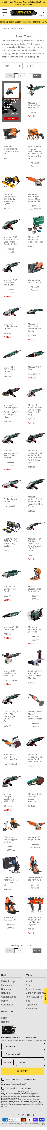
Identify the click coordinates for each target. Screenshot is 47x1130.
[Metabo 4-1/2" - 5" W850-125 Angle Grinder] (11, 267)
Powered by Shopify (37, 1124)
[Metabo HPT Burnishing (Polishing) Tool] (35, 224)
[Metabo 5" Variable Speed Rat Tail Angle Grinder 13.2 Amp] (35, 392)
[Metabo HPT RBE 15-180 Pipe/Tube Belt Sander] (35, 311)
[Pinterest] (23, 1115)
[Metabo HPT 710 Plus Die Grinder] (11, 354)
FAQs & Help (8, 981)
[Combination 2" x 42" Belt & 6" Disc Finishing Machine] (35, 658)
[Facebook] (13, 1115)
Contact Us (7, 1004)
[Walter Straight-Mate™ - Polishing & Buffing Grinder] (35, 699)
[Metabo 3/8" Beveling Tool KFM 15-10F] (11, 658)
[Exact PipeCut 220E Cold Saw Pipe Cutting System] (11, 526)
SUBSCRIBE (22, 1071)
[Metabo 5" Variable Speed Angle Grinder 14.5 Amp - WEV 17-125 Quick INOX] (35, 437)
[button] (5, 13)
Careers (29, 985)
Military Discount (34, 992)
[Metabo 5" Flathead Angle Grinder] (11, 484)
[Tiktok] (33, 1115)
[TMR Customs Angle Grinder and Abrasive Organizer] (35, 904)
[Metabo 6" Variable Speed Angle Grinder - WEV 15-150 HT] (35, 742)
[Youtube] (28, 1115)
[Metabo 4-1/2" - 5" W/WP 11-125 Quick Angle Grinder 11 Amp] (11, 224)
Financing (6, 985)
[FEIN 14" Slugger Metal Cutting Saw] (35, 573)
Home (6, 28)
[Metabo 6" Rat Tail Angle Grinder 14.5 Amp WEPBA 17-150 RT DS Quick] (35, 526)
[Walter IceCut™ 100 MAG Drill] (11, 904)
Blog (27, 1000)
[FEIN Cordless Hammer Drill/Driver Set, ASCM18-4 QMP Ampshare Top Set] (35, 134)
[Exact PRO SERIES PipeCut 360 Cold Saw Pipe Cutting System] (11, 181)
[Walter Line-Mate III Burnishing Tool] (11, 742)
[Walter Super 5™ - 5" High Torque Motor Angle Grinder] (35, 181)
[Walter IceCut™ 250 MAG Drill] (35, 865)
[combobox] (7, 1062)
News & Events (33, 996)
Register (5, 1021)
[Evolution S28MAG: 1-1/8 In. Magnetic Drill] (11, 865)
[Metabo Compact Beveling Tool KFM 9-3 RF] (11, 781)
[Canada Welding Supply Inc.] (23, 13)
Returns (5, 992)
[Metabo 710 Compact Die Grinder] (11, 573)
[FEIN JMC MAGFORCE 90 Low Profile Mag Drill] (11, 134)
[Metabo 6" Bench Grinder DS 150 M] (35, 614)
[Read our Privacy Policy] (43, 1083)
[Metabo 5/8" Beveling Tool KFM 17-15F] (35, 90)
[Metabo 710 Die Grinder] (35, 354)
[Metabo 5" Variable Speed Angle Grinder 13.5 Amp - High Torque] (35, 484)
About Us (30, 981)
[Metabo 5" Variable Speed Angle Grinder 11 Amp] (11, 437)
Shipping (6, 989)
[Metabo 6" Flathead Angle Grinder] (11, 311)
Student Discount (34, 989)
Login (4, 1017)
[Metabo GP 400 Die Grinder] (11, 614)
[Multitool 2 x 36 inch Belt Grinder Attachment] (35, 781)
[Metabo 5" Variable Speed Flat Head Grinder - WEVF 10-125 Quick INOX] (11, 392)
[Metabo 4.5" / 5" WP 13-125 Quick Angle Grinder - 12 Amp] (11, 699)
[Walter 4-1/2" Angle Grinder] (35, 824)
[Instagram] (18, 1115)
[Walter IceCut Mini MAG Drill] (35, 267)
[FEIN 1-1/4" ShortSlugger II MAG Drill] (11, 824)
